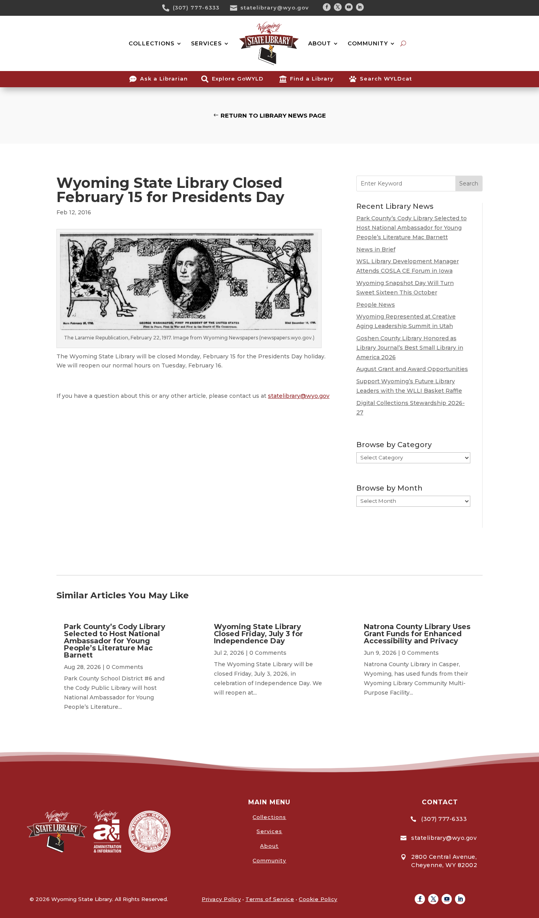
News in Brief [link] (375, 249)
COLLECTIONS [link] (151, 43)
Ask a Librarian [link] (164, 78)
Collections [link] (269, 817)
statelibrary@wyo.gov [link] (274, 7)
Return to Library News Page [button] (273, 115)
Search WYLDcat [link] (386, 78)
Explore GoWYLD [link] (238, 78)
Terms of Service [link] (269, 899)
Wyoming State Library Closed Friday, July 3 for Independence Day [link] (258, 633)
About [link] (269, 846)
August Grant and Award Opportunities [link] (412, 369)
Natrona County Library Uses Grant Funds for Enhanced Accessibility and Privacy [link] (417, 633)
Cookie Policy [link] (318, 899)
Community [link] (269, 860)
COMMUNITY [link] (368, 43)
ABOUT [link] (319, 43)
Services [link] (269, 831)
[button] (327, 7)
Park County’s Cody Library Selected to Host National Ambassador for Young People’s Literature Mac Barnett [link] (411, 228)
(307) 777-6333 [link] (196, 7)
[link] (168, 7)
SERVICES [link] (206, 43)
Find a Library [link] (312, 78)
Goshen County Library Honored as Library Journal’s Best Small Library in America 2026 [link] (409, 348)
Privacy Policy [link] (221, 899)
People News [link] (375, 304)
